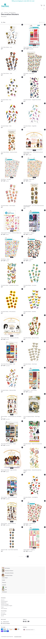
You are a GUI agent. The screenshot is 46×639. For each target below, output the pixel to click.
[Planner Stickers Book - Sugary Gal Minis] (11, 460)
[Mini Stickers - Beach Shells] (34, 169)
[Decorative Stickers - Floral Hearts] (34, 354)
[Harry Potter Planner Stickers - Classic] (11, 434)
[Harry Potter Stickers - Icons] (11, 37)
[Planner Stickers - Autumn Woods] (34, 380)
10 (25, 556)
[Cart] (41, 5)
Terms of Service (4, 608)
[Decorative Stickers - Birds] (11, 116)
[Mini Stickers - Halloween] (34, 249)
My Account (3, 612)
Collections (6, 12)
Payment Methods (4, 601)
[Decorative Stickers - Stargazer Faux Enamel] (34, 90)
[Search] (44, 9)
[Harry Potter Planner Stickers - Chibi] (11, 354)
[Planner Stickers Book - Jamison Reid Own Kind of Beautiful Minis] (34, 142)
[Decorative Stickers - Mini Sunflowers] (11, 301)
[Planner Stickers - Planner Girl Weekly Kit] (11, 487)
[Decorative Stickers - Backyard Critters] (34, 328)
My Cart (2, 615)
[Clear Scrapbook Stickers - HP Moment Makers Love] (11, 223)
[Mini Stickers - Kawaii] (11, 249)
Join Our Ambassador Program (6, 605)
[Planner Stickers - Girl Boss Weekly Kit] (11, 513)
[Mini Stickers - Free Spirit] (11, 169)
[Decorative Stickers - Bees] (11, 90)
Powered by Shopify (17, 636)
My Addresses (3, 614)
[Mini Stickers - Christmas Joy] (34, 513)
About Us (2, 599)
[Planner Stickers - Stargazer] (34, 223)
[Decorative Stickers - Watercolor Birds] (11, 380)
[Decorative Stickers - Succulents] (34, 275)
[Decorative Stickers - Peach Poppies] (11, 195)
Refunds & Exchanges (5, 604)
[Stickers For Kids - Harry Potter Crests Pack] (11, 540)
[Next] (28, 556)
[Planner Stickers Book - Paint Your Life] (34, 37)
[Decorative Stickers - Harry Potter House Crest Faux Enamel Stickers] (34, 196)
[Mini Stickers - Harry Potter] (34, 63)
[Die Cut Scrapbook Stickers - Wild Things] (34, 406)
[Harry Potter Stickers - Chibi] (11, 63)
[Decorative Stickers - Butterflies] (34, 301)
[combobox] (23, 9)
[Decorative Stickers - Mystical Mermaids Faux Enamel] (34, 460)
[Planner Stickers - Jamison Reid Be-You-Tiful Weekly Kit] (11, 407)
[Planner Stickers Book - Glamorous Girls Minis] (11, 328)
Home (2, 12)
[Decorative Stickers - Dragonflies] (34, 116)
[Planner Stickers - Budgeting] (34, 540)
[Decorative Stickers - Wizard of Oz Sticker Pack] (34, 434)
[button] (24, 628)
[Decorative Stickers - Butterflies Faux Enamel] (11, 275)
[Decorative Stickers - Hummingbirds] (34, 487)
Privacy (2, 607)
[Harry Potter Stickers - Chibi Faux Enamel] (11, 142)
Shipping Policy (3, 602)
